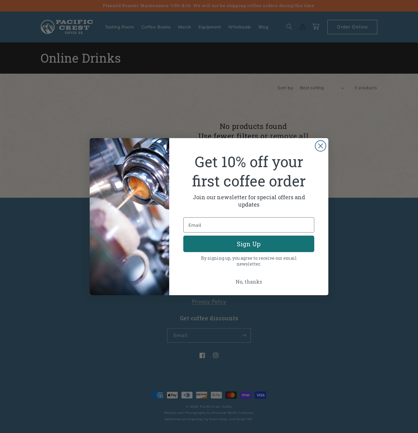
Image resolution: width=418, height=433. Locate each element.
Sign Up (249, 244)
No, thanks (249, 281)
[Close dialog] (320, 146)
